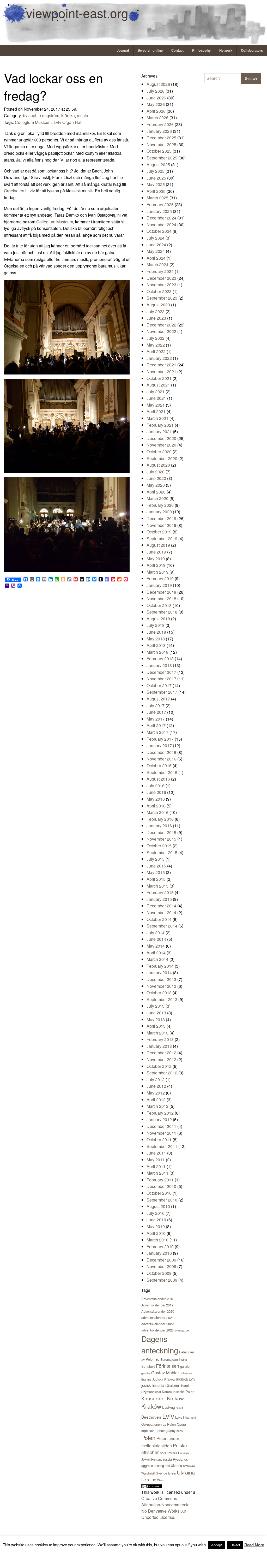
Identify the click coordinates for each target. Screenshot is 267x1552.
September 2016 (162, 772)
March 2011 (157, 1173)
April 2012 (156, 1100)
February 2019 (160, 578)
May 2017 (156, 719)
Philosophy (201, 50)
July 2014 (156, 933)
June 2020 (156, 478)
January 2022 (159, 358)
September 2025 (162, 158)
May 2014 (156, 946)
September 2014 (162, 926)
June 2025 (156, 178)
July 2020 (156, 472)
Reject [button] (235, 1544)
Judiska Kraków (163, 1379)
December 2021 (161, 365)
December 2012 (161, 1053)
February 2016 (160, 819)
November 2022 (161, 331)
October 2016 (159, 766)
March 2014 (157, 959)
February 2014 (160, 966)
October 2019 (159, 532)
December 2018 (161, 592)
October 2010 (159, 1193)
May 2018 (156, 639)
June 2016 (156, 792)
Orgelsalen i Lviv (19, 191)
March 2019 (157, 572)
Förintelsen (167, 1365)
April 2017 (156, 725)
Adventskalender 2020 (157, 1311)
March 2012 (157, 1106)
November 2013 (161, 986)
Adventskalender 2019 (157, 1305)
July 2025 (156, 171)
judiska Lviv (185, 1379)
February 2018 (160, 659)
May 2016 (156, 799)
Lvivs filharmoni (185, 1417)
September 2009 (162, 1280)
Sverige (161, 1473)
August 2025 (158, 165)
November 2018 (161, 599)
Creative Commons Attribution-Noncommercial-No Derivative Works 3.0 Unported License (166, 1507)
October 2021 (159, 378)
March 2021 (157, 418)
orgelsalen (148, 1430)
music (82, 115)
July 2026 (156, 91)
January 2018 (159, 665)
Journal (123, 50)
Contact (177, 50)
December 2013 (161, 979)
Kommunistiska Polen (178, 1391)
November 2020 (161, 445)
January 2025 (159, 211)
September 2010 (162, 1200)
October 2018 (159, 605)
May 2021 (156, 405)
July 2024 (156, 238)
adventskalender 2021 (157, 1317)
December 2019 (161, 518)
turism (172, 1473)
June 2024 (156, 245)
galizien (185, 1366)
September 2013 (162, 999)
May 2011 (156, 1160)
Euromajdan (169, 1359)
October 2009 (159, 1273)
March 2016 (157, 812)
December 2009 (161, 1260)
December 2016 (161, 752)
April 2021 (156, 411)
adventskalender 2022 (157, 1323)
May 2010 (156, 1226)
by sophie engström (41, 115)
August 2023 (158, 305)
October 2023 (159, 291)
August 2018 (158, 619)
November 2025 (161, 144)
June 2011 (156, 1153)
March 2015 (157, 886)
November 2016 (161, 759)
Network (225, 50)
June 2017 (156, 712)
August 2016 (158, 779)
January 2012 (159, 1119)
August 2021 (158, 385)
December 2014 (161, 906)
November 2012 (161, 1059)
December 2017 (161, 672)
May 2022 (156, 345)
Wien (160, 1480)
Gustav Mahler (165, 1372)
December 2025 (161, 138)
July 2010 (156, 1213)
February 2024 (160, 271)
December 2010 (161, 1186)
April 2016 (156, 806)
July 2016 (156, 786)
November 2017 (161, 679)
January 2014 (159, 973)
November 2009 (161, 1266)
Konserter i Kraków (162, 1398)
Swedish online (150, 50)
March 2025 (157, 198)
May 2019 (156, 559)
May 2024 (156, 251)
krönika (68, 115)
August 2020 (158, 465)
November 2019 (161, 525)
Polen (148, 1438)
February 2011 (160, 1180)
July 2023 (156, 311)
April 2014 (156, 953)
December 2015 (161, 832)
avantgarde (182, 1330)
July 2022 (156, 338)
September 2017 (162, 692)
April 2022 (156, 351)
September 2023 (162, 298)
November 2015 (161, 839)
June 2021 (156, 398)
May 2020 (156, 485)
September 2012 (162, 1073)
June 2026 (156, 98)
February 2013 (160, 1039)
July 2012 (156, 1080)
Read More (254, 1545)
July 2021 (156, 392)
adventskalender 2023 (157, 1330)
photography (166, 1430)
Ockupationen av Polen (158, 1424)
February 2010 (160, 1247)
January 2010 (159, 1253)
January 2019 (159, 585)
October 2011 (159, 1140)
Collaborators (252, 50)
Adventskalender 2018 (157, 1298)
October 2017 (159, 685)
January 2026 (159, 131)
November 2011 (161, 1133)
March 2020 (157, 498)
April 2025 (156, 191)
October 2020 (159, 452)
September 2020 (162, 458)
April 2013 (156, 1026)
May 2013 (156, 1019)
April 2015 (156, 879)
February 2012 (160, 1113)
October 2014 (159, 919)
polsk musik (168, 1452)
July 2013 (156, 1006)
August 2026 (158, 84)
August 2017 (158, 699)
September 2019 (162, 539)
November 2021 (161, 371)
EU (157, 1359)
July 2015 (156, 859)
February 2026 (160, 124)
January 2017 (159, 745)
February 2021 (160, 425)
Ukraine (148, 1479)
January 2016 (159, 826)
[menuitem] (123, 50)
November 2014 (161, 912)
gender (145, 1373)
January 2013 (159, 1046)
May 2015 (156, 872)
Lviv (168, 1415)
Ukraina (186, 1472)
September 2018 (162, 612)
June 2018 (156, 632)
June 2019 (156, 552)
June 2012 (156, 1086)
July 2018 (156, 625)
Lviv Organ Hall (68, 122)
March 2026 (157, 118)
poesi (180, 1431)
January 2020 (159, 512)
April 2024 (156, 258)
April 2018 (156, 645)
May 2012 (156, 1093)
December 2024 (161, 218)
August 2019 (158, 545)
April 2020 (156, 492)
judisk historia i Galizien (160, 1385)
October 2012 (159, 1066)
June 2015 (156, 866)
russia (167, 1459)
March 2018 (157, 652)
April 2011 (156, 1166)
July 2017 (156, 706)
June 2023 (156, 318)
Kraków (151, 1406)
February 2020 (160, 505)
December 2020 (161, 438)
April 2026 (156, 111)
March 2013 (157, 1033)
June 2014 (156, 939)
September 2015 (162, 852)
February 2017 (160, 739)
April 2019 (156, 565)
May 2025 (156, 184)
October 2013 (159, 993)
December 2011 (161, 1126)
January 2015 (159, 899)
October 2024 (159, 231)
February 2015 (160, 892)
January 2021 (159, 432)
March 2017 (157, 732)
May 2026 (156, 104)
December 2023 (161, 278)
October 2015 (159, 846)
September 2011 (162, 1146)
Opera (181, 1424)
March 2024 (157, 264)
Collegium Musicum (33, 122)
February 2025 (160, 204)
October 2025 (159, 151)
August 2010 (158, 1206)
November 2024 (161, 225)
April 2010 (156, 1233)
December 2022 (161, 325)
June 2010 (156, 1220)
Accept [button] (216, 1544)
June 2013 (156, 1013)
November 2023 (161, 285)
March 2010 (157, 1240)
